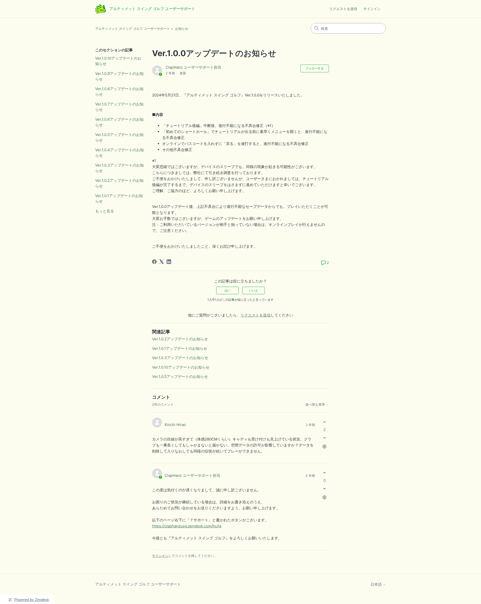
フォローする (315, 68)
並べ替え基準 (315, 404)
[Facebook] (154, 261)
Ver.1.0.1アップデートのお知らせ (119, 198)
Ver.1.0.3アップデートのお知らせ (119, 168)
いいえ (253, 290)
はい (227, 290)
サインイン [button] (372, 9)
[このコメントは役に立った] (324, 421)
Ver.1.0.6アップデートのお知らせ (119, 122)
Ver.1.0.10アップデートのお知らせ (118, 61)
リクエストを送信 (343, 9)
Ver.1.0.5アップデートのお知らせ (119, 137)
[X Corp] (161, 261)
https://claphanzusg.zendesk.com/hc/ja (186, 526)
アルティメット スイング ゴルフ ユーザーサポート (132, 29)
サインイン (160, 556)
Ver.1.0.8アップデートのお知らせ (119, 91)
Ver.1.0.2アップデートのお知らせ (119, 183)
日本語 (377, 584)
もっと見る (104, 211)
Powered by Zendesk (31, 599)
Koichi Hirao (175, 424)
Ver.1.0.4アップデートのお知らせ (119, 152)
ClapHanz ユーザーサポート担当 (193, 67)
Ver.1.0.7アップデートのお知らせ (119, 107)
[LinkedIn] (169, 261)
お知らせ (181, 29)
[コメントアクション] (324, 446)
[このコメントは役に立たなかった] (324, 437)
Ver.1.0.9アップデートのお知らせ (119, 76)
